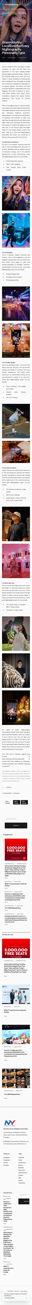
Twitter (5, 1162)
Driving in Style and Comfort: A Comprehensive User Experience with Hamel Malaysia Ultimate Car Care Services (16, 919)
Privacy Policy (23, 1291)
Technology (21, 12)
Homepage (10, 1291)
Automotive (22, 1162)
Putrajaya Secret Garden (14, 277)
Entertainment (22, 1172)
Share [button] (3, 57)
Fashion (20, 1175)
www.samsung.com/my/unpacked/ (13, 759)
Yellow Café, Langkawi (13, 164)
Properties (21, 1183)
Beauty (20, 1165)
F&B (19, 1178)
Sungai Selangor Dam (13, 274)
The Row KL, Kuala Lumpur (14, 610)
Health (20, 1180)
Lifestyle (21, 1157)
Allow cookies (9, 1298)
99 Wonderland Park (12, 280)
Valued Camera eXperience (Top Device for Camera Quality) (16, 98)
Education (21, 1170)
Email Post (9, 787)
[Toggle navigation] (28, 4)
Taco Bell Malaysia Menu (13, 908)
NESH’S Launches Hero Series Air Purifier (8, 1269)
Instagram (6, 1157)
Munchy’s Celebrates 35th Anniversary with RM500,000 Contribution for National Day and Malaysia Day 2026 (15, 897)
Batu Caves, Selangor (13, 495)
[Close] (26, 1298)
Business (21, 1167)
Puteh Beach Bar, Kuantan (14, 161)
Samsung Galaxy (12, 12)
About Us (17, 1291)
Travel (20, 1160)
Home (3, 12)
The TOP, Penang (11, 397)
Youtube (6, 1165)
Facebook (6, 1160)
